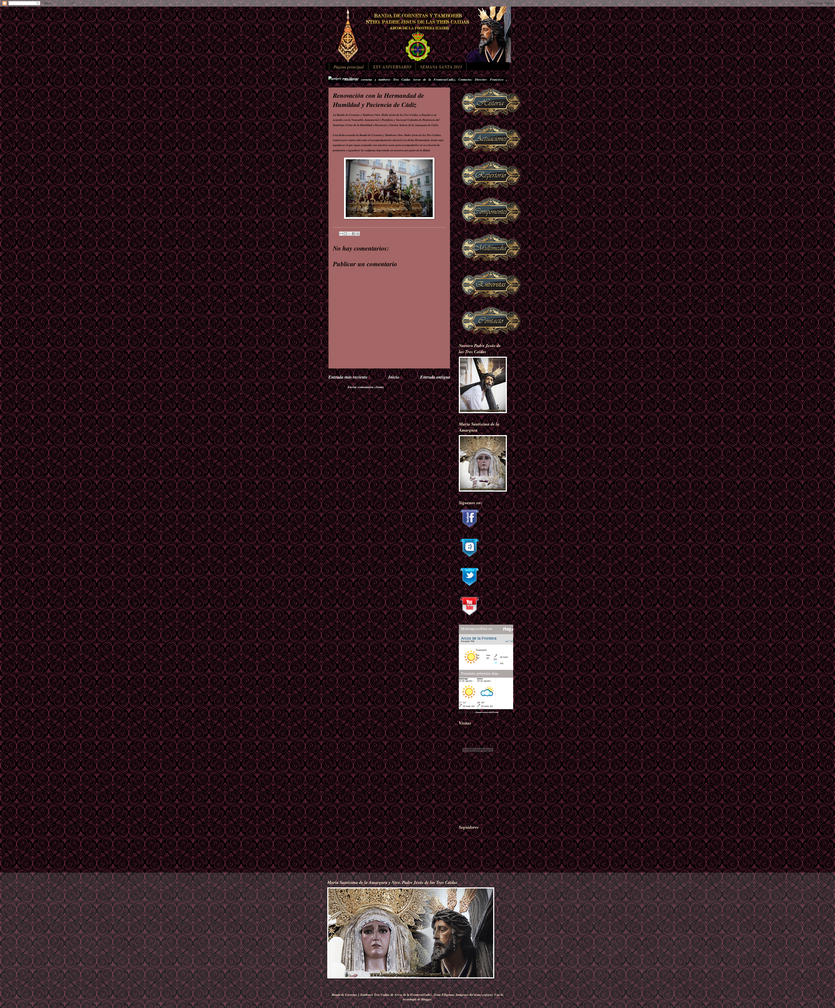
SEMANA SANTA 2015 (441, 67)
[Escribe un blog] (345, 233)
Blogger (426, 999)
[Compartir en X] (349, 233)
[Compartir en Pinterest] (358, 233)
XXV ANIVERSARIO (392, 67)
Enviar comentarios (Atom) (366, 387)
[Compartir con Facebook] (353, 233)
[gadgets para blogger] (343, 78)
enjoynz (488, 994)
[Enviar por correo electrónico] (341, 233)
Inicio (393, 377)
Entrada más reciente (347, 377)
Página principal (349, 67)
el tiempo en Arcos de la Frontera (486, 712)
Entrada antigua (435, 377)
